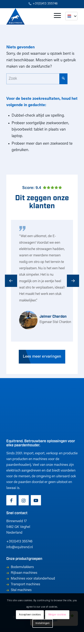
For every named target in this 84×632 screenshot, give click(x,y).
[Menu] (55, 16)
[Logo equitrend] (34, 16)
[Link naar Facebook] (11, 500)
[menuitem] (43, 4)
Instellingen (42, 623)
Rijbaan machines (24, 573)
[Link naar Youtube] (36, 500)
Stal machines (21, 590)
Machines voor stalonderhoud (33, 578)
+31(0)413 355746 (45, 3)
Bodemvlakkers (22, 567)
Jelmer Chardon (53, 317)
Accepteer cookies (30, 615)
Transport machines (25, 584)
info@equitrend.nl (19, 547)
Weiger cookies (57, 615)
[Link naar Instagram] (24, 500)
